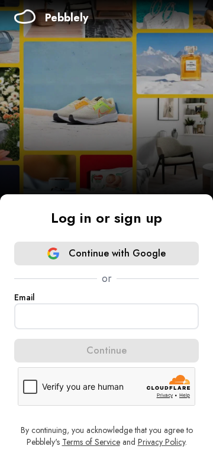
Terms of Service (91, 442)
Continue (106, 350)
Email (24, 297)
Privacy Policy (161, 442)
